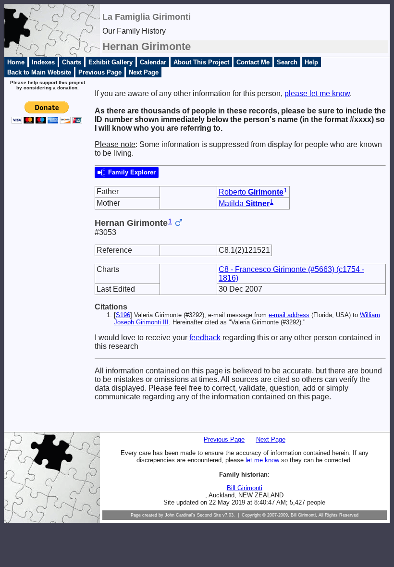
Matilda (244, 203)
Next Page (144, 72)
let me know (262, 460)
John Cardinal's (180, 515)
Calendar (153, 62)
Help (311, 62)
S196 (123, 315)
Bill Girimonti (244, 488)
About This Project (201, 62)
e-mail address (289, 315)
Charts (71, 62)
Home (16, 62)
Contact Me (253, 62)
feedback (205, 337)
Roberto (251, 192)
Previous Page (100, 72)
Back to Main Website (39, 72)
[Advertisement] (43, 285)
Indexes (43, 62)
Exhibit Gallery (110, 62)
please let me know (317, 93)
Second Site (209, 515)
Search (287, 62)
